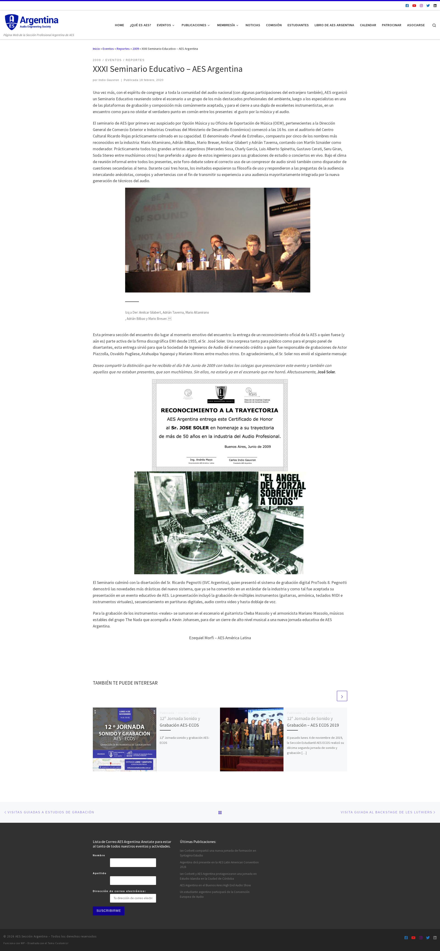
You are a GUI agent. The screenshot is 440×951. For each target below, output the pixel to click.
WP (23, 943)
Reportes (123, 49)
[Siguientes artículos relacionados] (342, 696)
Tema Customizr (58, 943)
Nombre (99, 855)
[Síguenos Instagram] (421, 5)
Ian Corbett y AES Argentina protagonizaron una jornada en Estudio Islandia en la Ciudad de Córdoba (218, 876)
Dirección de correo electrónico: (119, 891)
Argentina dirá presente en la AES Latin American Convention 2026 (219, 864)
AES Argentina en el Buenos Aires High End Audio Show (215, 885)
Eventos (108, 49)
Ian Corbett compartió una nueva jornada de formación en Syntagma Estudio (218, 853)
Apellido (100, 873)
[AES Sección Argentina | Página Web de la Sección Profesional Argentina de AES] (32, 21)
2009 (135, 49)
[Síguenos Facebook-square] (407, 5)
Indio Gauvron (109, 80)
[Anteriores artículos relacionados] (331, 696)
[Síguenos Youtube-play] (414, 5)
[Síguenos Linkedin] (435, 5)
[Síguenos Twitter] (428, 5)
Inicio (96, 49)
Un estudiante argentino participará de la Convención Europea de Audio (215, 894)
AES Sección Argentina (31, 936)
